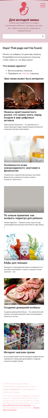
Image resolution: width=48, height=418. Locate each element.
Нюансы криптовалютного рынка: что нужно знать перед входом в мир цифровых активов (22, 116)
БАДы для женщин (15, 262)
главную (25, 73)
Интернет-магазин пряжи (19, 352)
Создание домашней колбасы (22, 307)
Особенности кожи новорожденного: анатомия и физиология (22, 168)
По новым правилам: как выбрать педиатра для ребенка (23, 217)
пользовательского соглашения (17, 405)
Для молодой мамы (24, 20)
